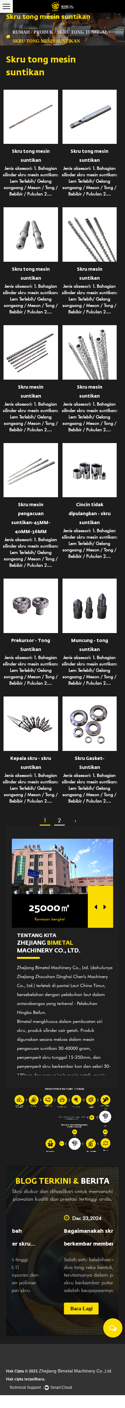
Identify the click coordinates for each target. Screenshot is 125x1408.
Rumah (21, 32)
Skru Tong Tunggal (82, 32)
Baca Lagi (47, 1308)
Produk (43, 32)
